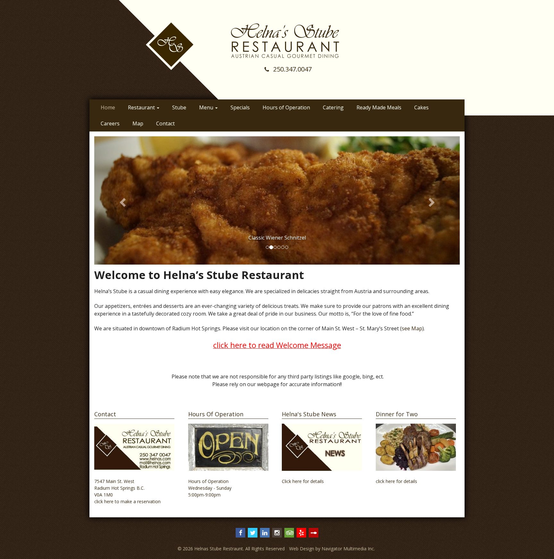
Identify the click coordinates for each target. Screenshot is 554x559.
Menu (206, 107)
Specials (240, 107)
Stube (179, 107)
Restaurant (142, 107)
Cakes (421, 107)
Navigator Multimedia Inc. (348, 549)
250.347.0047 (292, 69)
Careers (110, 123)
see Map (412, 328)
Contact (165, 123)
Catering (333, 107)
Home (108, 107)
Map (137, 123)
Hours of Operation (286, 107)
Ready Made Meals (379, 107)
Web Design (301, 549)
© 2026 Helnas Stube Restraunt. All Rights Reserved (231, 549)
